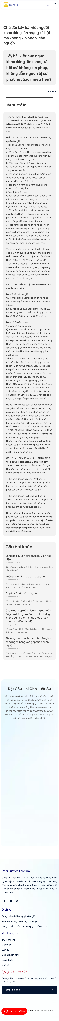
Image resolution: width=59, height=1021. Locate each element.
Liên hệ (5, 964)
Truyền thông (8, 939)
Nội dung (9, 778)
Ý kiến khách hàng (11, 954)
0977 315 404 (19, 971)
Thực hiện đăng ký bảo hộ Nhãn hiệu (20, 921)
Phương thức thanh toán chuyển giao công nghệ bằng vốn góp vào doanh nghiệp (28, 642)
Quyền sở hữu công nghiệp (22, 593)
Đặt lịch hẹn (13, 989)
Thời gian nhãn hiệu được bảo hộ (25, 576)
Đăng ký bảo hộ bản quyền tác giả (18, 916)
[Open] (54, 5)
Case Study (7, 959)
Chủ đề (8, 764)
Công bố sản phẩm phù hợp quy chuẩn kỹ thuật (25, 926)
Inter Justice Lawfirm (16, 871)
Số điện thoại (11, 737)
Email (7, 751)
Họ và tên (9, 724)
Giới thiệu (7, 944)
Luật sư (5, 949)
